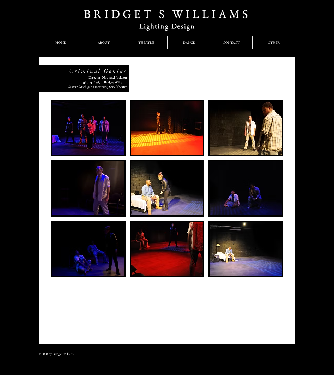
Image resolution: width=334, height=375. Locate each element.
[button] (88, 128)
